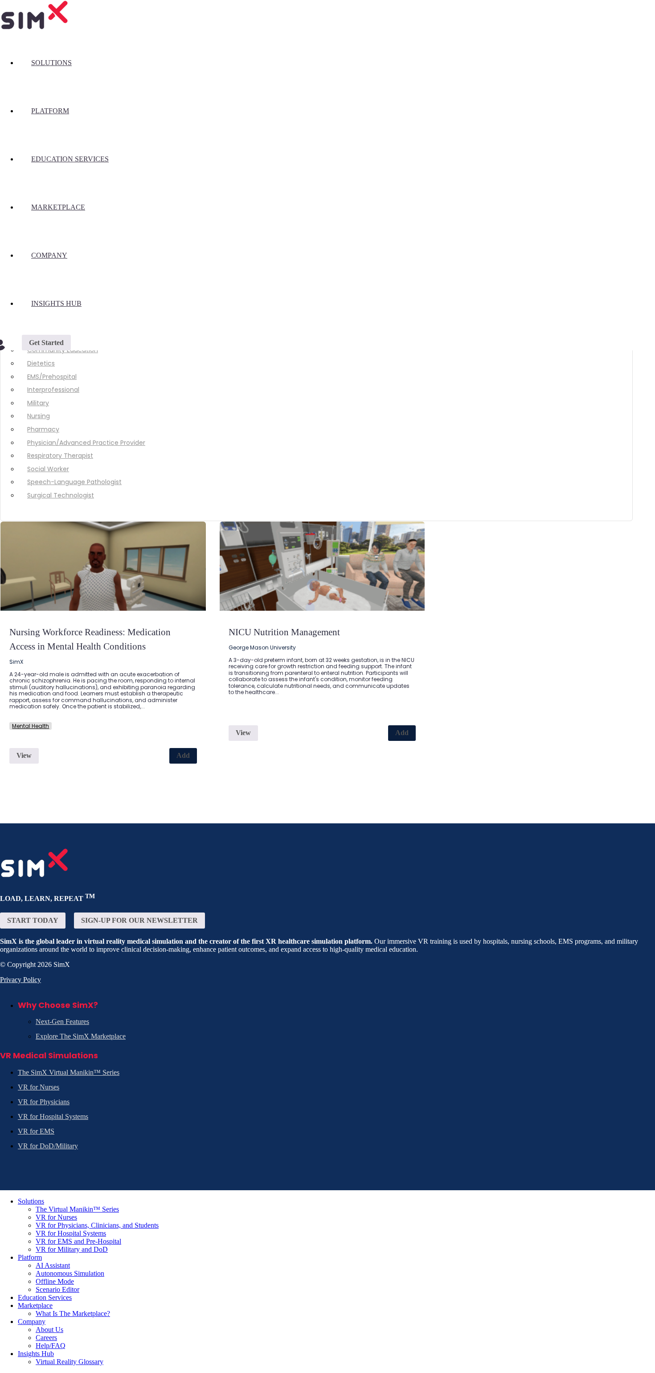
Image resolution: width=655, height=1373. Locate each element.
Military (38, 403)
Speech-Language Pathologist (74, 481)
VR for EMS (36, 1131)
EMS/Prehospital (52, 376)
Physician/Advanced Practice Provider (86, 442)
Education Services (70, 159)
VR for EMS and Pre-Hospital (78, 1241)
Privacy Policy (20, 979)
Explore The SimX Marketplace (81, 1036)
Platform (50, 111)
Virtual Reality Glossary (69, 1361)
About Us (49, 1329)
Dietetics (41, 363)
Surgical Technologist (60, 495)
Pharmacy (43, 429)
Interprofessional (53, 389)
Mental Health (30, 726)
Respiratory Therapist (60, 455)
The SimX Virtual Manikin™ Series (68, 1072)
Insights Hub (56, 303)
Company (49, 255)
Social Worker (48, 469)
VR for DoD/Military (48, 1146)
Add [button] (183, 755)
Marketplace (58, 207)
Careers (46, 1337)
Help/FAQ (51, 1345)
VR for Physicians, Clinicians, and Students (97, 1225)
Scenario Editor (57, 1289)
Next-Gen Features (62, 1021)
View (24, 755)
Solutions (51, 62)
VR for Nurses (38, 1087)
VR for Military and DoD (72, 1249)
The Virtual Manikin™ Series (77, 1209)
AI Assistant (53, 1265)
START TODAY (32, 920)
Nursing (38, 415)
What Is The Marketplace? (73, 1313)
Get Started (46, 342)
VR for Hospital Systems (53, 1116)
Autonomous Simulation (70, 1273)
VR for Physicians (44, 1102)
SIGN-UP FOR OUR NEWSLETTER (139, 920)
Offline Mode (55, 1281)
